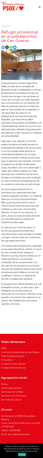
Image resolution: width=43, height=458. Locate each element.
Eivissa (4, 384)
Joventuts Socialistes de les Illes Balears (20, 352)
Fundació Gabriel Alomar (13, 368)
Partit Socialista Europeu (13, 356)
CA (3, 3)
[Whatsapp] (11, 47)
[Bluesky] (15, 47)
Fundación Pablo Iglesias (13, 364)
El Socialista (6, 360)
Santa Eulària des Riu (11, 388)
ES (6, 3)
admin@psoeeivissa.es (19, 434)
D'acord (22, 454)
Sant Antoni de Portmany (13, 396)
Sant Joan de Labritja (11, 400)
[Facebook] (3, 47)
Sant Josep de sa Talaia (12, 392)
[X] (7, 47)
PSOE (4, 348)
